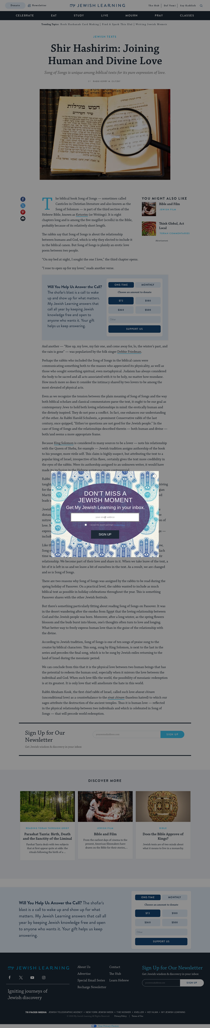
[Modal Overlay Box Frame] (105, 514)
